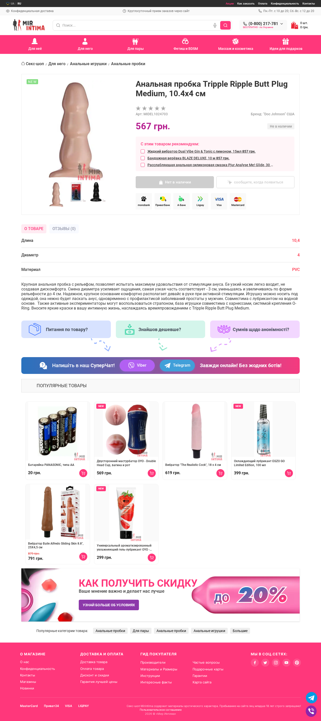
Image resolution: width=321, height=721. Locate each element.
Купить (83, 473)
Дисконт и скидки (94, 675)
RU (19, 3)
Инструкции (150, 676)
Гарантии (200, 676)
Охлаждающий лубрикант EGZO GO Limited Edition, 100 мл (259, 463)
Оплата (262, 3)
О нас (24, 662)
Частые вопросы (206, 662)
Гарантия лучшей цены (98, 682)
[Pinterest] (297, 663)
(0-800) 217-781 (263, 24)
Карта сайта (202, 682)
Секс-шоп (35, 63)
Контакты (308, 3)
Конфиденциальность (285, 3)
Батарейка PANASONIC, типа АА (51, 465)
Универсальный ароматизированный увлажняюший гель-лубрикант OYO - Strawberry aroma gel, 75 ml (124, 548)
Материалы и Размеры (158, 669)
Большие (240, 631)
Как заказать (246, 3)
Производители (153, 662)
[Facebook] (255, 663)
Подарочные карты (208, 669)
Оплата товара (92, 669)
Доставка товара (93, 662)
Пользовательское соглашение (161, 709)
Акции (230, 3)
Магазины (28, 682)
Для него (56, 63)
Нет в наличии (178, 182)
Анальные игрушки (88, 63)
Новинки (27, 688)
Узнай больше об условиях (109, 605)
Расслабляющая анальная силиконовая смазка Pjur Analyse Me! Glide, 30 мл (211, 165)
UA (12, 3)
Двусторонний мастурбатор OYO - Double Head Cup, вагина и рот (126, 463)
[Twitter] (265, 663)
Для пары (141, 631)
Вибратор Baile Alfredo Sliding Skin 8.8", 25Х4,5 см (56, 545)
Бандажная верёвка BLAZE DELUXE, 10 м (188, 158)
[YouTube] (286, 663)
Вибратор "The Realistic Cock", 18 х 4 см (193, 465)
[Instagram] (276, 663)
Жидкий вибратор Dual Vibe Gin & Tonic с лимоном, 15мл (201, 151)
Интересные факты (156, 682)
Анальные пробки (128, 63)
